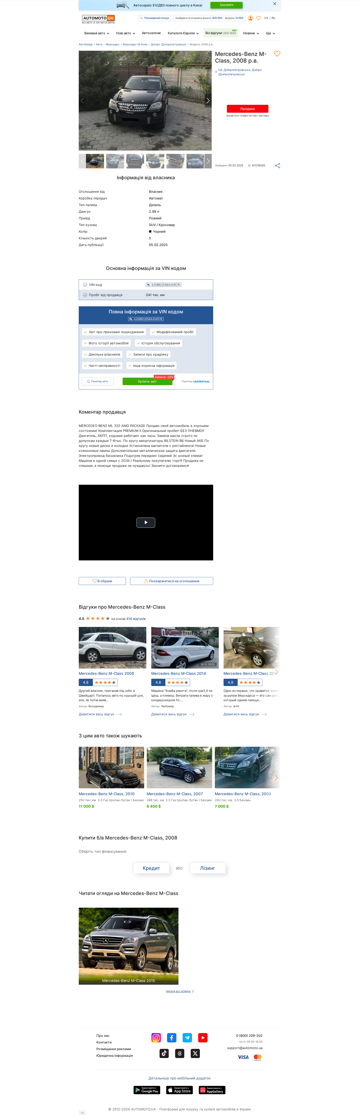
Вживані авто (94, 33)
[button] (208, 101)
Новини (249, 33)
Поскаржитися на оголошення (173, 581)
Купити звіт (155, 380)
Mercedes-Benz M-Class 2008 (106, 673)
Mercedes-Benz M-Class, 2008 (243, 794)
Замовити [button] (226, 4)
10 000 (239, 18)
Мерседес (112, 44)
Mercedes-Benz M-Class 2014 (178, 673)
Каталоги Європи (181, 33)
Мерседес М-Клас (135, 44)
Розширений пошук (156, 18)
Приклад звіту (99, 381)
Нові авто (123, 33)
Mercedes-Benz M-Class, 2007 (175, 794)
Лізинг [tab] (207, 868)
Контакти (104, 1042)
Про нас (102, 1035)
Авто (99, 44)
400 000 (217, 18)
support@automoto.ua (245, 1048)
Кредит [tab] (151, 868)
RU (273, 18)
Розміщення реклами (113, 1049)
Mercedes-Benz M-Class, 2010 (107, 794)
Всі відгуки (220, 33)
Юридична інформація (114, 1055)
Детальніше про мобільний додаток (180, 1078)
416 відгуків (136, 619)
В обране (104, 581)
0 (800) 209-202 (249, 1035)
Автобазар (86, 44)
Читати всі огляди (178, 991)
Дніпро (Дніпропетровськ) (168, 44)
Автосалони (151, 33)
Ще (268, 33)
